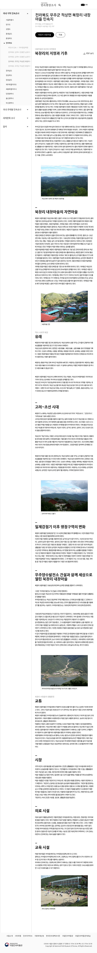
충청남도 (9, 34)
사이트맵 (18, 936)
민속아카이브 (27, 936)
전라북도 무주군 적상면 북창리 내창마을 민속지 (19, 61)
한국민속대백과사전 (53, 936)
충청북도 (9, 38)
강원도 (8, 29)
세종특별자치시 (11, 89)
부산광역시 (10, 103)
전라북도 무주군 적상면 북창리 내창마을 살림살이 (19, 66)
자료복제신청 (39, 936)
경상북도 (9, 75)
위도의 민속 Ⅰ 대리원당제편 (18, 48)
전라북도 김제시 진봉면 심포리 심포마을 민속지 (19, 52)
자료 (60, 35)
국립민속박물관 (67, 936)
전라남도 (9, 71)
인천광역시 (10, 94)
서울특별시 (10, 20)
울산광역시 (10, 98)
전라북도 (9, 43)
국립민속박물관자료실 (82, 936)
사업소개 (10, 936)
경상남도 (9, 80)
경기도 (8, 25)
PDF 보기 (90, 53)
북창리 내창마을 (44, 35)
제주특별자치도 (11, 85)
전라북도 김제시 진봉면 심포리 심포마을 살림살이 (19, 57)
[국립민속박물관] (13, 944)
